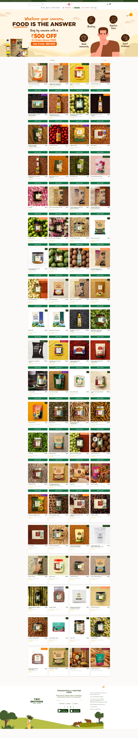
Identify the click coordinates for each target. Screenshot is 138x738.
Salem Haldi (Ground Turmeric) (54, 177)
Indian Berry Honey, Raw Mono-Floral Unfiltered (96, 331)
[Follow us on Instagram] (67, 707)
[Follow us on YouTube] (70, 707)
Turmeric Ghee (94, 422)
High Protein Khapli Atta (34, 83)
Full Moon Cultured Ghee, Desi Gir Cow (55, 361)
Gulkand (30, 207)
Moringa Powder (74, 176)
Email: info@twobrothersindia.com (97, 704)
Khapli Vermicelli (94, 299)
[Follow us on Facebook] (64, 707)
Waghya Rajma (52, 607)
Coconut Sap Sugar (53, 391)
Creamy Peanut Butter (54, 545)
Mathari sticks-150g (95, 668)
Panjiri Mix (72, 638)
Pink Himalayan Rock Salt (96, 176)
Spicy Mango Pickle (33, 299)
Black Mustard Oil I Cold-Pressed (96, 115)
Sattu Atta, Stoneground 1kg (55, 207)
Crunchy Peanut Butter (75, 238)
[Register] (80, 700)
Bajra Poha (31, 330)
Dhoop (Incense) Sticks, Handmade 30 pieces (75, 608)
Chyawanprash (94, 638)
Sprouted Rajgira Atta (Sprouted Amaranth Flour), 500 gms (97, 269)
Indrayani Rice (52, 453)
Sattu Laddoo (94, 145)
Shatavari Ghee (32, 484)
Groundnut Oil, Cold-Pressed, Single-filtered (54, 115)
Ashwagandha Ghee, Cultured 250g (74, 423)
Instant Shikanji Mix (95, 607)
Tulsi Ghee (31, 453)
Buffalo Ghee (52, 576)
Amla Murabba (32, 391)
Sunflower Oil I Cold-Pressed (75, 331)
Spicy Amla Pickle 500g (75, 453)
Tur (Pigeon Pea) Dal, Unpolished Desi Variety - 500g (55, 484)
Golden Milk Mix (32, 422)
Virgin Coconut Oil (95, 453)
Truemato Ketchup (53, 145)
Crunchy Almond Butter (34, 638)
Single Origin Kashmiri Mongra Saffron (75, 361)
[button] (51, 87)
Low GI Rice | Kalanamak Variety (34, 361)
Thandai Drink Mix (74, 576)
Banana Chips (73, 668)
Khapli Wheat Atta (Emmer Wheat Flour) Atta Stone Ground (55, 84)
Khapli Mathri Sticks (53, 638)
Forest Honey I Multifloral (55, 238)
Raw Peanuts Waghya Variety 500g (33, 669)
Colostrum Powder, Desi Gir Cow (97, 392)
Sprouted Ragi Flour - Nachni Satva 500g (96, 208)
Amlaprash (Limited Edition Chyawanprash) (76, 115)
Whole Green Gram (95, 238)
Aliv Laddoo (31, 545)
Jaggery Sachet (73, 145)
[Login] (104, 4)
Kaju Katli (72, 484)
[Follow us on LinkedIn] (73, 707)
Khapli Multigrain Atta (96, 83)
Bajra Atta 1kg (32, 576)
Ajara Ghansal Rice (53, 299)
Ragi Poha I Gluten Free (54, 330)
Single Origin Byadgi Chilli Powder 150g (97, 361)
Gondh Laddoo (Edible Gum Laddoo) (76, 515)
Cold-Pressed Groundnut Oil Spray (34, 177)
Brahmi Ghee (52, 422)
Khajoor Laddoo (94, 484)
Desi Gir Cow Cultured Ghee (75, 84)
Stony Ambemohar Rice (96, 576)
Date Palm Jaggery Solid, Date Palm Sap (34, 115)
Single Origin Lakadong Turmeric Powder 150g (75, 546)
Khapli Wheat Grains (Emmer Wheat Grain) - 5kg (97, 546)
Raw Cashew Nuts (74, 391)
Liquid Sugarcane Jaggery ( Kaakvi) (35, 608)
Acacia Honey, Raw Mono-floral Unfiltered (34, 269)
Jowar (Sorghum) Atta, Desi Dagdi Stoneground (76, 208)
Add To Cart (38, 90)
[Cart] (109, 4)
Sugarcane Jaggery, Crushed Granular (33, 146)
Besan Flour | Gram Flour (75, 299)
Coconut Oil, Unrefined (75, 268)
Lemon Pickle (31, 238)
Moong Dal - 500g (53, 668)
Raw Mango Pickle (53, 268)
